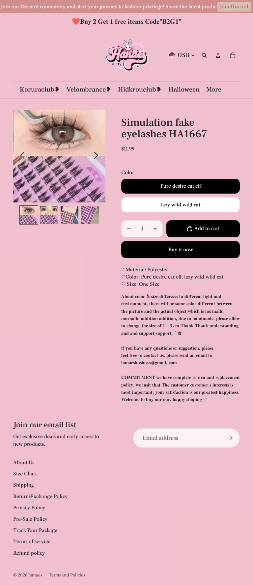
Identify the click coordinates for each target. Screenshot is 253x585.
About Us (23, 462)
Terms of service (31, 542)
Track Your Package (35, 530)
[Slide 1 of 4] (29, 215)
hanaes (35, 574)
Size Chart (25, 474)
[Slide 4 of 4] (90, 215)
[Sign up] (230, 438)
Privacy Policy (29, 508)
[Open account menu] (218, 55)
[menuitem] (214, 89)
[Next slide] (98, 156)
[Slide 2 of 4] (49, 215)
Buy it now (180, 250)
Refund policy (29, 553)
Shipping (23, 485)
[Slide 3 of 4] (69, 215)
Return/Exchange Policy (40, 496)
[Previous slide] (20, 156)
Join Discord (234, 7)
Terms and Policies (67, 574)
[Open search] (204, 55)
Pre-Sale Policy (30, 519)
